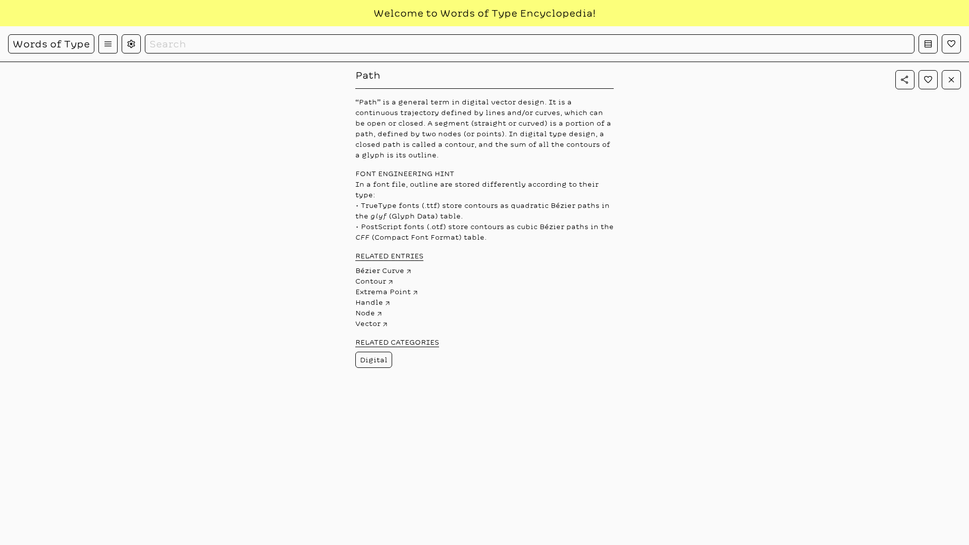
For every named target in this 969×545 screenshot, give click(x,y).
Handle (369, 302)
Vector (368, 323)
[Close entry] (951, 79)
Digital (374, 359)
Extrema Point (383, 291)
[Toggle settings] (131, 43)
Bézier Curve (379, 270)
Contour (370, 281)
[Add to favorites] (928, 79)
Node (365, 312)
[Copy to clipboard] (904, 79)
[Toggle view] (928, 43)
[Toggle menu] (108, 43)
